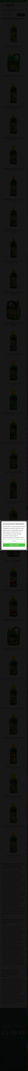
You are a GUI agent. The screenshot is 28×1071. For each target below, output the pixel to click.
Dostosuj (14, 541)
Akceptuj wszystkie (14, 545)
